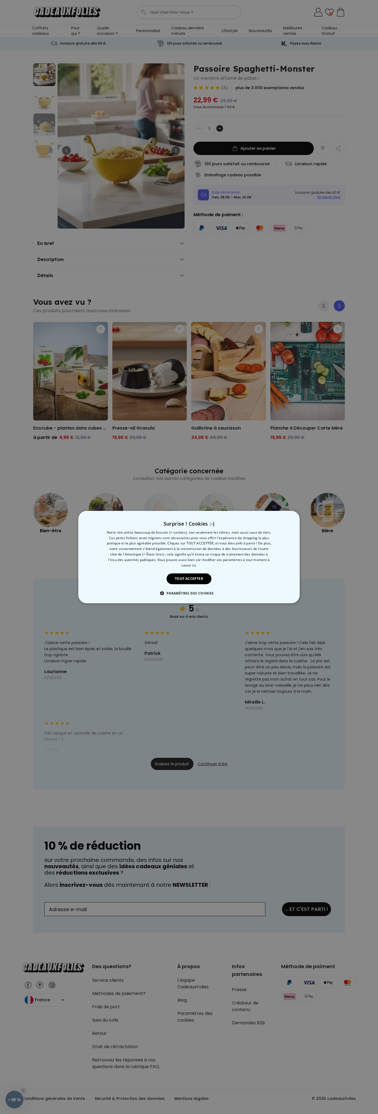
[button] (189, 593)
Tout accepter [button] (189, 578)
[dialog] (189, 557)
